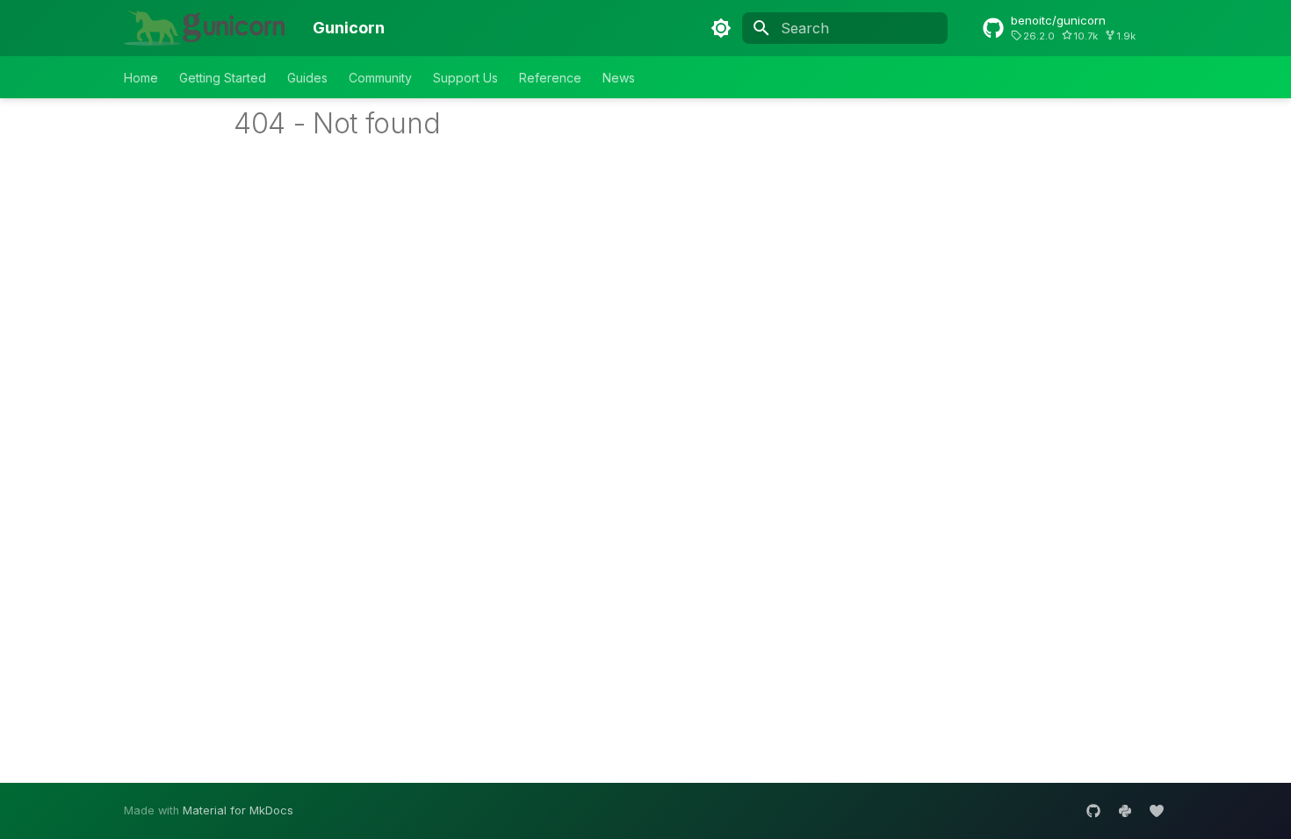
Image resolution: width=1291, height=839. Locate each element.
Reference (550, 77)
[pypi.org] (1125, 811)
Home (141, 77)
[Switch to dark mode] (721, 28)
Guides (307, 77)
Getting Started (222, 77)
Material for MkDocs (238, 810)
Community (380, 77)
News (618, 77)
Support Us (465, 77)
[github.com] (1093, 811)
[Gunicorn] (204, 28)
